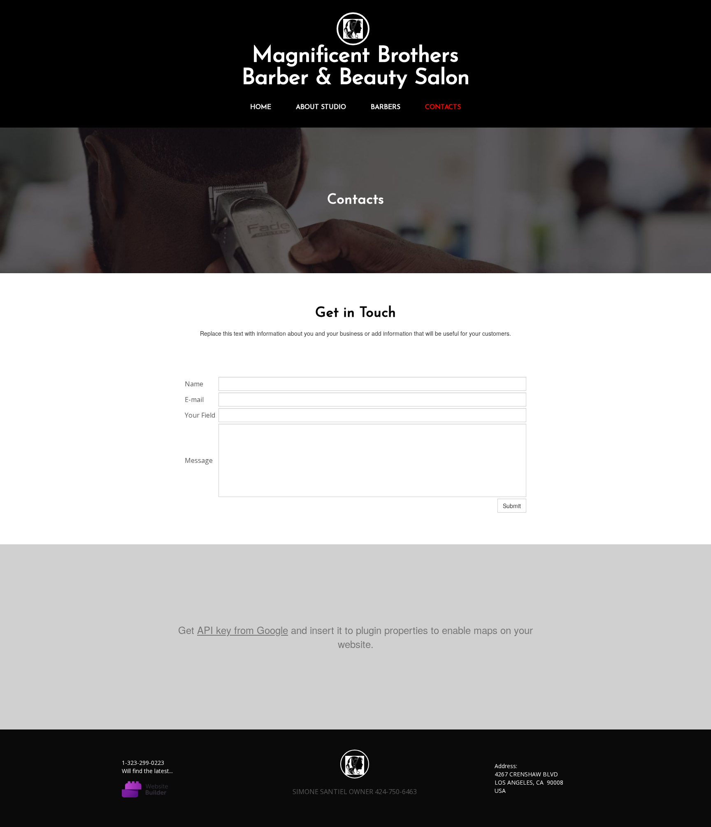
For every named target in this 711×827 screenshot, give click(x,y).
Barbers (385, 107)
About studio (321, 107)
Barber (275, 78)
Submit (512, 506)
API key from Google (242, 630)
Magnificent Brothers (355, 56)
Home (260, 107)
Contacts (443, 107)
